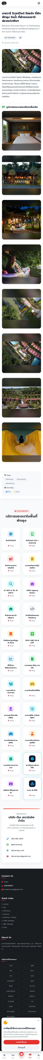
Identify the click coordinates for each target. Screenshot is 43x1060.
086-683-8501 (17, 838)
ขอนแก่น (32, 991)
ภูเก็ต (32, 966)
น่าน (32, 1001)
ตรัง (11, 976)
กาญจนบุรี (11, 1001)
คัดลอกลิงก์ (11, 37)
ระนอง (32, 976)
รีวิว (4, 907)
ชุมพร (32, 981)
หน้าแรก (6, 904)
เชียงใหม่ (10, 996)
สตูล (11, 971)
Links (5, 927)
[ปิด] (38, 1020)
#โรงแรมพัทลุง (21, 479)
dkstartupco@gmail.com (21, 856)
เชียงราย (32, 996)
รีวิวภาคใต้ (32, 1006)
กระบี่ (10, 966)
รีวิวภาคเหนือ (11, 1011)
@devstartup (16, 844)
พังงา (32, 971)
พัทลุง (17, 492)
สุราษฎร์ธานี (10, 981)
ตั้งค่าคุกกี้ (21, 1047)
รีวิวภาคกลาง (32, 1011)
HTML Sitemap (8, 921)
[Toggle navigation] (38, 3)
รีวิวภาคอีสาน (11, 1017)
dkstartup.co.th (17, 850)
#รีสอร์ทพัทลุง (10, 483)
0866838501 (8, 885)
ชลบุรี (10, 1006)
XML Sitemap (8, 924)
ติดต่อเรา (6, 914)
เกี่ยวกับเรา (7, 911)
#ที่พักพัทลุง (9, 479)
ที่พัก (9, 492)
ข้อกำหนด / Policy (9, 917)
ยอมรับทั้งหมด (21, 1042)
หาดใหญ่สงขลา (10, 991)
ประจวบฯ (32, 986)
